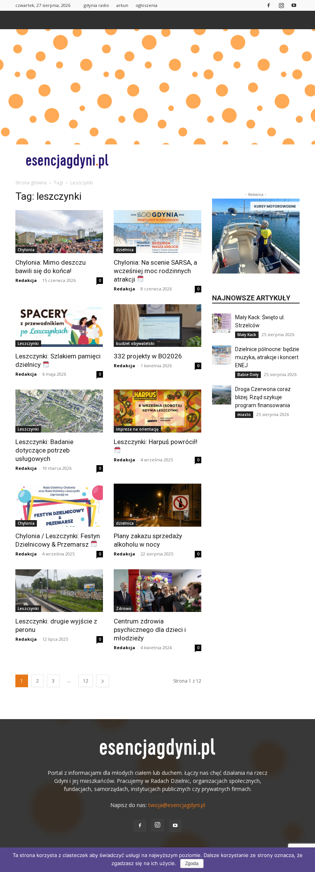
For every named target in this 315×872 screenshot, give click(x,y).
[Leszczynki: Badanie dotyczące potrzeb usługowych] (59, 411)
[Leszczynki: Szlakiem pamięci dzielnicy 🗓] (59, 325)
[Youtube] (294, 5)
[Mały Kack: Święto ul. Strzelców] (221, 323)
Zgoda (192, 863)
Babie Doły (248, 374)
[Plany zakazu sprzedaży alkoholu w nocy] (157, 505)
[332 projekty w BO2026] (157, 325)
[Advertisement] (157, 87)
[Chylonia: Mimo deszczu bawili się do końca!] (59, 231)
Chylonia (26, 249)
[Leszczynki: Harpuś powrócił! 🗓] (157, 411)
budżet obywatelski (135, 343)
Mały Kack (246, 334)
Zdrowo (123, 608)
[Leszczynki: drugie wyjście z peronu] (59, 590)
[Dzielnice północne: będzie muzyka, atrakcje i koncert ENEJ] (221, 355)
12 (85, 681)
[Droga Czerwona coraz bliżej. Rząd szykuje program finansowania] (221, 395)
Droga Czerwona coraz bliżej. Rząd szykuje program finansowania (263, 397)
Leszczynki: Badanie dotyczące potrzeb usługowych (44, 450)
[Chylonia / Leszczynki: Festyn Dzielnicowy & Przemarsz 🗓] (59, 505)
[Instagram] (281, 5)
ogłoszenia (147, 5)
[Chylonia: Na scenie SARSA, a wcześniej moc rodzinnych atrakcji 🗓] (157, 231)
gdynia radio (96, 5)
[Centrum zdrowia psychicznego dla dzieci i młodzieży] (157, 590)
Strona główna (30, 182)
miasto (244, 414)
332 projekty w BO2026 (148, 356)
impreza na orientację (137, 429)
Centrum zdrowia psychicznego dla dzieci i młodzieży (150, 629)
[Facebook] (268, 5)
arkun (122, 5)
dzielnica (125, 249)
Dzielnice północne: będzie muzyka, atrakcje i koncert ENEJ (267, 357)
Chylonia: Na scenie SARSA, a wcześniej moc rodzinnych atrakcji (155, 271)
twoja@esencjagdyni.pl (176, 805)
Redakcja (26, 280)
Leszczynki (28, 343)
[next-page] (102, 681)
